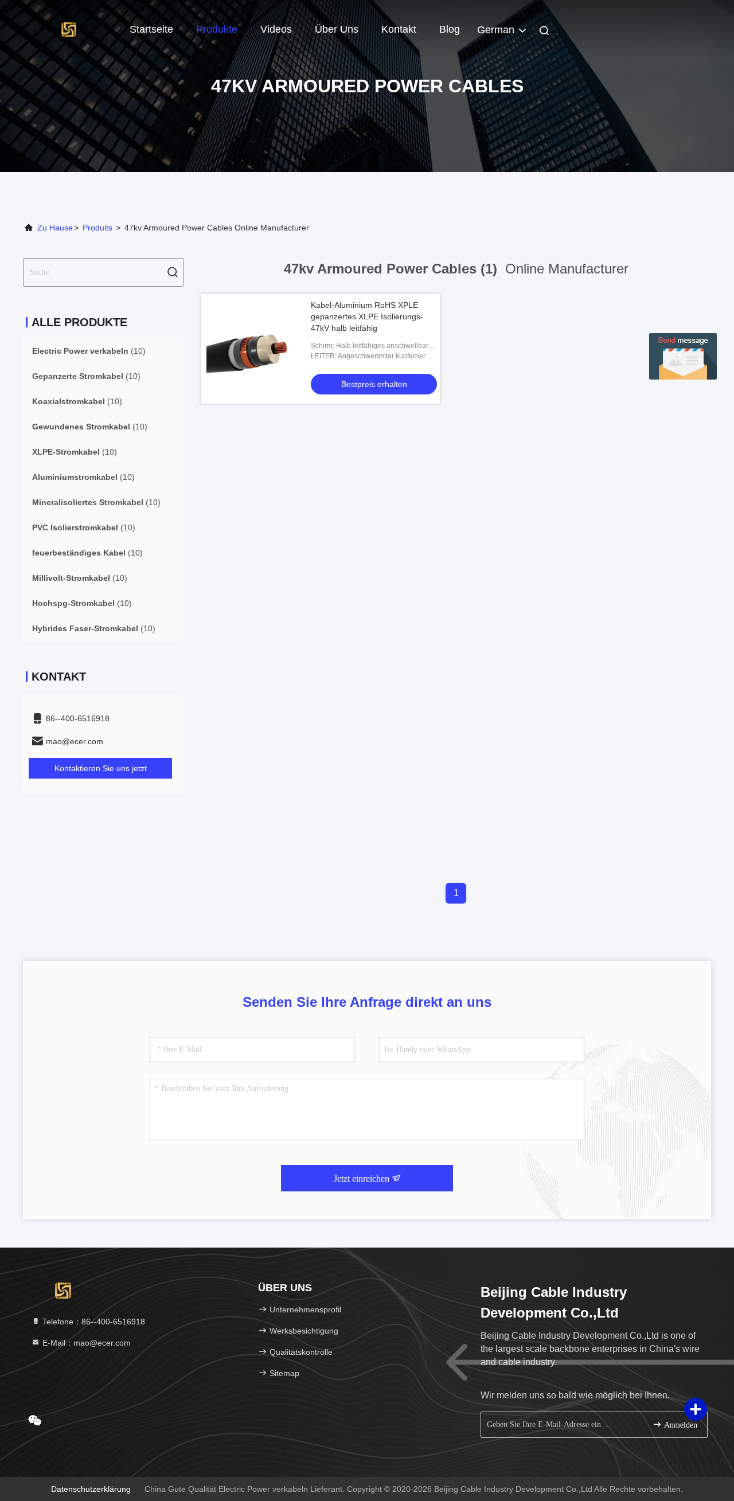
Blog (449, 29)
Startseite (151, 29)
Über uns (336, 29)
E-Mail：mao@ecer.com (85, 1342)
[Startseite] (68, 28)
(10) (89, 350)
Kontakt (398, 29)
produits (97, 227)
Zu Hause (55, 227)
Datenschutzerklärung (91, 1489)
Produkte (216, 29)
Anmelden (679, 1425)
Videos (276, 29)
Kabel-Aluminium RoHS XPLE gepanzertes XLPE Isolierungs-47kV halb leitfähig (367, 316)
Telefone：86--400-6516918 (92, 1321)
